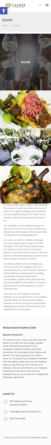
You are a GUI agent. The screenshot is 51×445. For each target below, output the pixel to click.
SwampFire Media (38, 437)
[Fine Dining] (25, 109)
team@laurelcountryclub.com (25, 411)
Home (5, 25)
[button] (3, 10)
